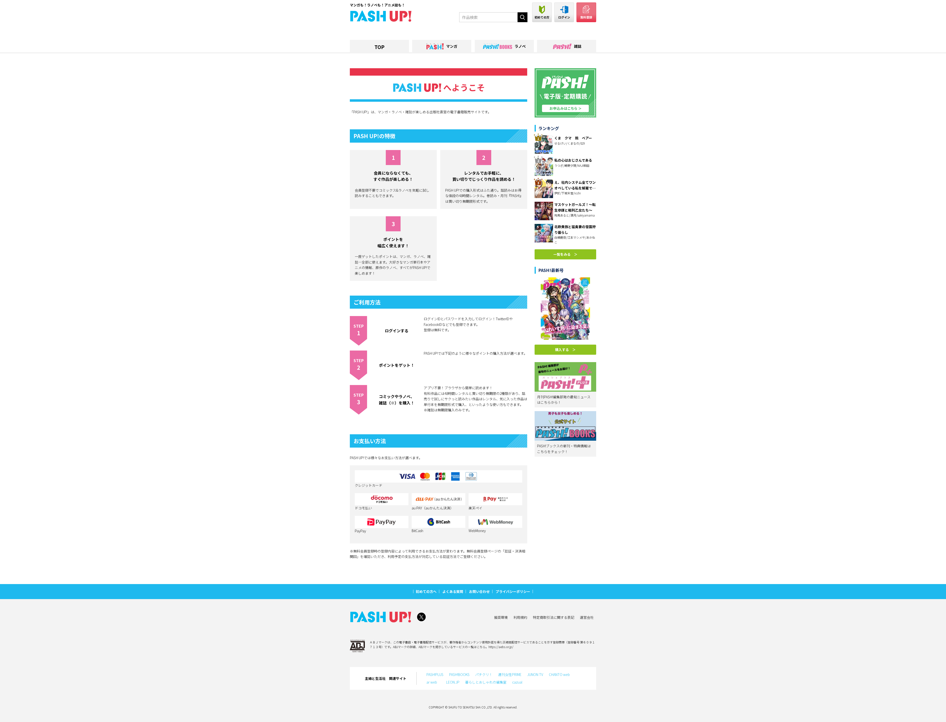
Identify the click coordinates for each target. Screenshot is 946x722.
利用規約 (520, 617)
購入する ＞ (565, 349)
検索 (522, 17)
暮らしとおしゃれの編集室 (486, 682)
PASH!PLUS (434, 674)
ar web (433, 682)
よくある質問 (452, 591)
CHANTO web (559, 674)
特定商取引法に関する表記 (553, 617)
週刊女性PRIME (510, 674)
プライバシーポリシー (513, 591)
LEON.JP (452, 682)
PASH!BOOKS (459, 674)
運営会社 (587, 617)
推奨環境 (501, 617)
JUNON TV (535, 674)
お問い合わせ (479, 591)
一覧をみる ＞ (565, 254)
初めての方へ (426, 591)
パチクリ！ (483, 674)
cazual (517, 682)
